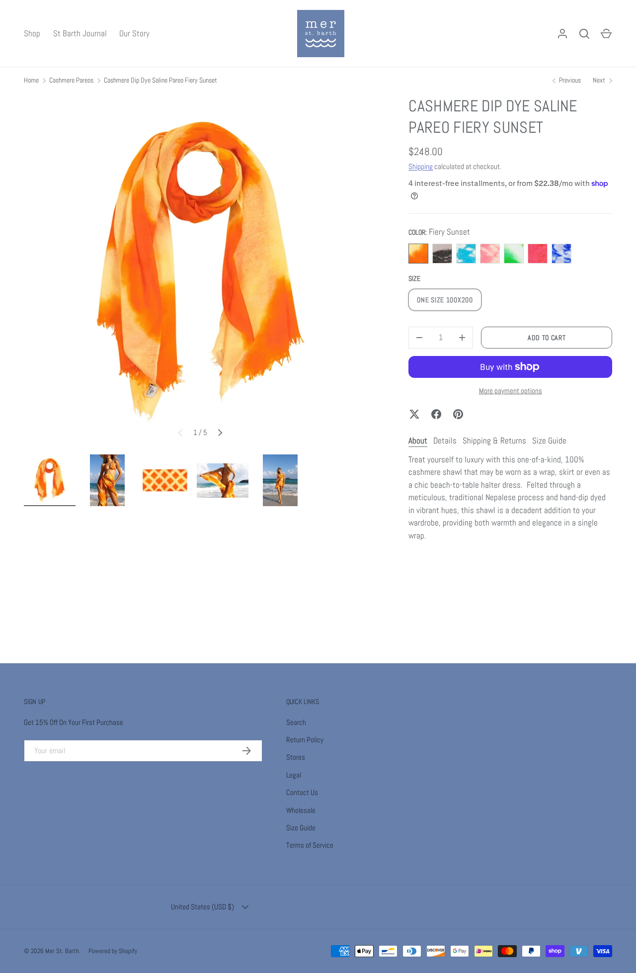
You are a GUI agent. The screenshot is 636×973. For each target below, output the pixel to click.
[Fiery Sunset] (418, 254)
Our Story (134, 33)
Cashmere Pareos (71, 80)
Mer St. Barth (62, 951)
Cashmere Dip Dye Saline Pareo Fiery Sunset (160, 80)
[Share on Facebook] (436, 414)
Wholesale (301, 810)
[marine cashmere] (561, 254)
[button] (606, 34)
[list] (200, 271)
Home (31, 80)
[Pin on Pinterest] (458, 414)
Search (296, 722)
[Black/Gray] (442, 254)
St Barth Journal (80, 33)
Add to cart (547, 337)
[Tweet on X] (414, 414)
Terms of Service (309, 845)
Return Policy (304, 739)
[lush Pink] (490, 254)
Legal (293, 775)
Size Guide (301, 827)
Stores (295, 757)
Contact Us (302, 792)
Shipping (420, 166)
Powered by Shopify (112, 951)
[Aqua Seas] (466, 254)
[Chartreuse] (514, 254)
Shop (32, 33)
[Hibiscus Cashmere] (538, 254)
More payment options (510, 390)
